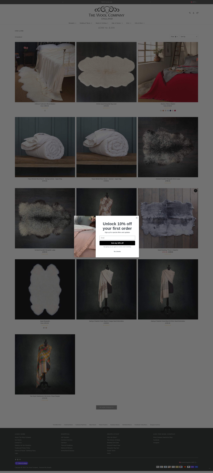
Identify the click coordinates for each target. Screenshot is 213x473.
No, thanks (117, 251)
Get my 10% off (117, 243)
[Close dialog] (136, 217)
